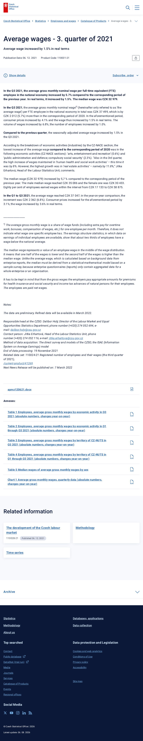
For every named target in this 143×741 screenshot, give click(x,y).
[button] (36, 642)
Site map (77, 681)
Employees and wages (63, 21)
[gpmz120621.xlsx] (131, 481)
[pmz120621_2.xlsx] (131, 428)
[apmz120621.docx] (131, 389)
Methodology (11, 625)
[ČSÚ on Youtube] (11, 713)
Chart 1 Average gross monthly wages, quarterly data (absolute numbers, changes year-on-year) (55, 482)
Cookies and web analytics (87, 651)
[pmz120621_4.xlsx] (131, 456)
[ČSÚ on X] (5, 713)
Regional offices (12, 694)
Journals (8, 672)
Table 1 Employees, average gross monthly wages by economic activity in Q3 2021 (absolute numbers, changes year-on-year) (57, 414)
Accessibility (79, 667)
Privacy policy (80, 662)
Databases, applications (88, 618)
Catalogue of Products (93, 21)
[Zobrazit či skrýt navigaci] (136, 21)
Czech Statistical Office (16, 21)
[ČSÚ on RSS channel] (30, 713)
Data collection (82, 625)
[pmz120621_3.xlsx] (131, 442)
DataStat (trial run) (14, 662)
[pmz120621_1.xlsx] (131, 414)
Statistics (40, 21)
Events (7, 689)
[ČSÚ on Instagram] (18, 713)
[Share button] (136, 58)
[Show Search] (127, 7)
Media (6, 667)
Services (8, 678)
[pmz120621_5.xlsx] (131, 469)
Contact (7, 651)
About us (9, 632)
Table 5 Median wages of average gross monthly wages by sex (48, 469)
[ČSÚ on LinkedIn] (24, 713)
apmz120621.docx (19, 389)
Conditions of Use (82, 656)
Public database (12, 656)
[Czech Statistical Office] (10, 8)
